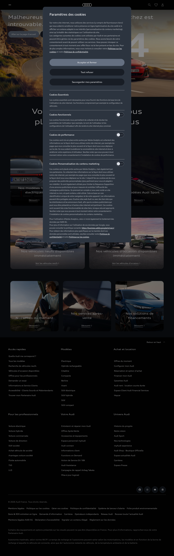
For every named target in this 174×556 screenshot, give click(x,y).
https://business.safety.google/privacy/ (98, 228)
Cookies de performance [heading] (61, 134)
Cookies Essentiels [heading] (59, 94)
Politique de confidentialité (76, 52)
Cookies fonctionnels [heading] (60, 114)
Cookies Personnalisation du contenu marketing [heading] (74, 163)
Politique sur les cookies (79, 237)
